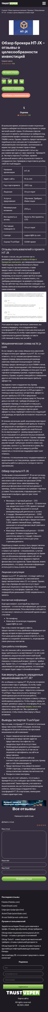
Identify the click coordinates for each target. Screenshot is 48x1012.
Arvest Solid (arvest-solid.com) (15, 917)
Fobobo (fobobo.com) (11, 902)
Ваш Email (5, 868)
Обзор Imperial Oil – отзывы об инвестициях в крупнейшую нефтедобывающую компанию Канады (21, 948)
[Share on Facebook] (4, 82)
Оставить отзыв (10, 73)
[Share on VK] (22, 82)
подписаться (23, 987)
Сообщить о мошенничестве (16, 95)
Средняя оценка (7, 61)
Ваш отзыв (6, 829)
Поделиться (6, 78)
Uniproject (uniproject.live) (13, 909)
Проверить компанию (13, 89)
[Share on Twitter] (10, 82)
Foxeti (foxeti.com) (9, 906)
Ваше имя (5, 860)
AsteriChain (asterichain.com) (14, 913)
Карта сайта (23, 998)
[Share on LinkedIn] (16, 82)
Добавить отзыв (8, 822)
